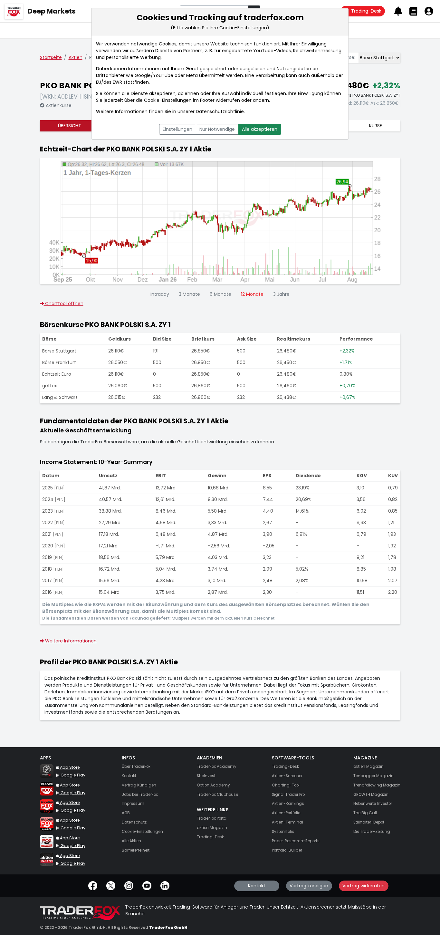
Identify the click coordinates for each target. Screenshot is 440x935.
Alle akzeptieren (259, 129)
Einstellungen (177, 129)
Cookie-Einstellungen (168, 100)
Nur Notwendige (217, 129)
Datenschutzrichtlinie (220, 111)
